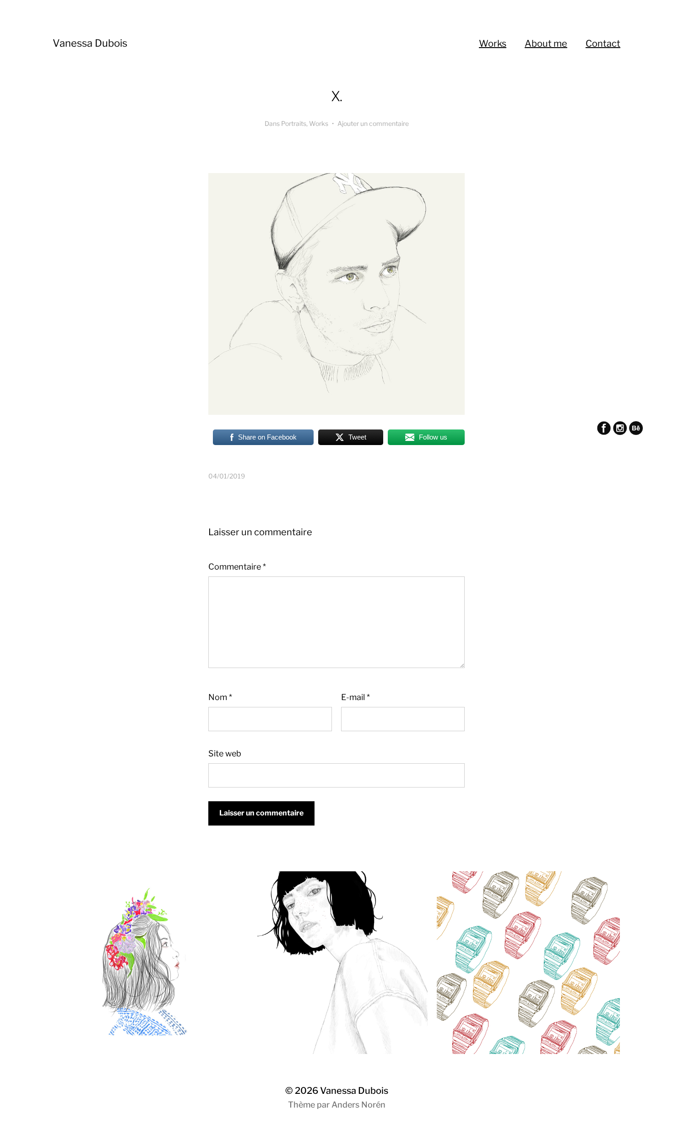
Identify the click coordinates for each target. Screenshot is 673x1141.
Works (492, 43)
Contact (603, 43)
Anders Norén (358, 1104)
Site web (224, 753)
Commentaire (237, 566)
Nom (220, 697)
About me (546, 43)
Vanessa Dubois (90, 43)
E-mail (355, 697)
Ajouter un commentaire (373, 123)
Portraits (293, 123)
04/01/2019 (226, 476)
